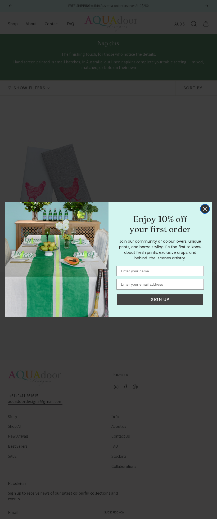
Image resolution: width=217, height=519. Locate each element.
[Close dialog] (205, 208)
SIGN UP (160, 299)
